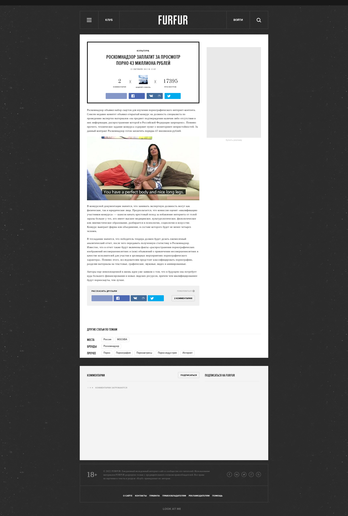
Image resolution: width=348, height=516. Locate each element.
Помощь (217, 495)
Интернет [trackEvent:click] (188, 352)
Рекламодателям (199, 495)
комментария (119, 83)
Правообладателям (174, 495)
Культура (143, 51)
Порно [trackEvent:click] (106, 352)
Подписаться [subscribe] (189, 375)
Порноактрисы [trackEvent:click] (144, 352)
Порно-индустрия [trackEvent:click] (167, 352)
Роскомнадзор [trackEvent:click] (111, 346)
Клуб (109, 20)
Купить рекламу (234, 140)
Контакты (141, 495)
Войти (238, 20)
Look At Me (172, 509)
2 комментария (183, 298)
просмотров (170, 83)
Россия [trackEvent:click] (107, 339)
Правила (154, 495)
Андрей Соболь (143, 87)
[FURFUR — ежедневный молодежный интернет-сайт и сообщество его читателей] (173, 20)
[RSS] (258, 474)
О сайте (127, 495)
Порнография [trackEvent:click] (123, 352)
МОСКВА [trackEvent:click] (122, 339)
